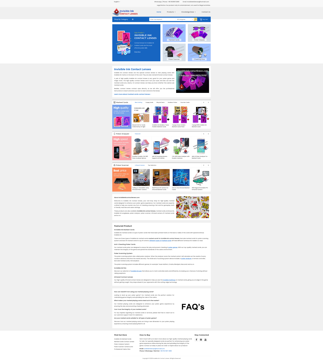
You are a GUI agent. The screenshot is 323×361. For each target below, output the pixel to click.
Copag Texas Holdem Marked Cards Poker (178, 126)
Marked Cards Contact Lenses (124, 342)
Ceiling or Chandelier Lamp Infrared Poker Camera (140, 188)
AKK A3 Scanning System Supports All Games (159, 157)
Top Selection (152, 165)
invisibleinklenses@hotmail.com (154, 349)
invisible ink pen (136, 271)
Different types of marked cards (160, 241)
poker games (172, 247)
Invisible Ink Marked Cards (122, 339)
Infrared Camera (140, 165)
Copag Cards (149, 102)
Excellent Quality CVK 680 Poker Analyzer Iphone (140, 157)
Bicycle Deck (160, 102)
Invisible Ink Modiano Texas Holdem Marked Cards (160, 126)
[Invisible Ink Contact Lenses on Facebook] (196, 340)
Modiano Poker (172, 102)
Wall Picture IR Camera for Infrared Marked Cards (160, 188)
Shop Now (137, 52)
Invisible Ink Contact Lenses (161, 358)
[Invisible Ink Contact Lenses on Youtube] (205, 340)
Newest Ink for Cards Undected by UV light (138, 126)
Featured (137, 134)
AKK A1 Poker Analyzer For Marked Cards (200, 157)
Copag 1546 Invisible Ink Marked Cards (199, 126)
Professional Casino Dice (122, 349)
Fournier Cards (185, 102)
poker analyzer (186, 259)
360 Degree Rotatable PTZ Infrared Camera (200, 188)
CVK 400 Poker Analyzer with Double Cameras (181, 157)
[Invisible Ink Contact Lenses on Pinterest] (201, 340)
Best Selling (138, 102)
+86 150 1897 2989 (166, 351)
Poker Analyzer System (121, 344)
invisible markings (169, 280)
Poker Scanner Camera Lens (123, 347)
